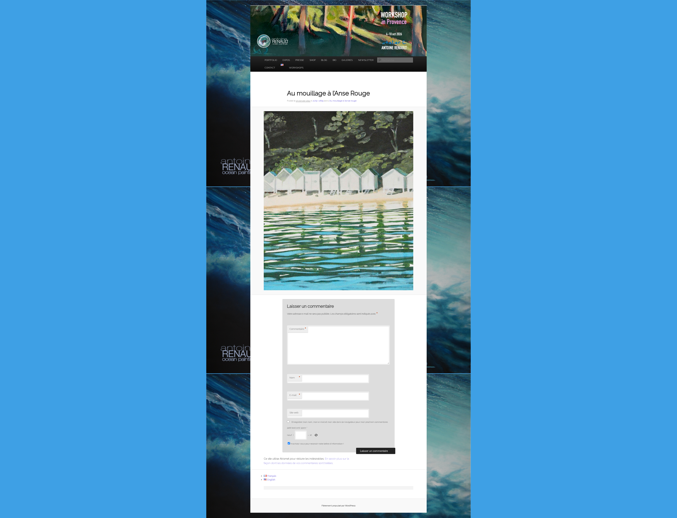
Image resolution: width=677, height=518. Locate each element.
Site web (293, 412)
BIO (334, 60)
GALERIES (347, 60)
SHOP (313, 60)
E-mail (294, 395)
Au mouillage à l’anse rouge (342, 101)
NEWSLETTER (366, 60)
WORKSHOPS (296, 67)
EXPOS (286, 60)
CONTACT (270, 67)
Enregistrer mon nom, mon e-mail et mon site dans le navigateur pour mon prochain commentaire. (340, 422)
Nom (294, 377)
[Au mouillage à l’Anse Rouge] (338, 200)
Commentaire (297, 329)
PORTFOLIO (271, 60)
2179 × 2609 (318, 101)
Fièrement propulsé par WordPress (338, 505)
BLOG (324, 60)
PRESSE (299, 60)
